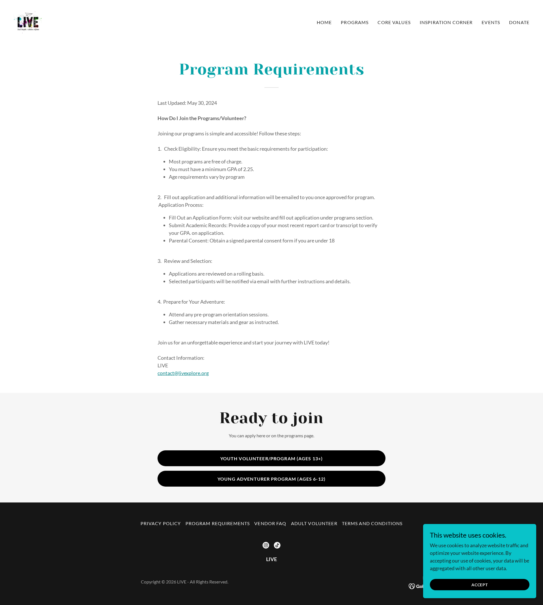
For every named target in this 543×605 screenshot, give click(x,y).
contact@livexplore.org (183, 373)
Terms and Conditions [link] (372, 523)
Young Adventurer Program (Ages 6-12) (271, 479)
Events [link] (491, 22)
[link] (28, 21)
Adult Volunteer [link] (314, 523)
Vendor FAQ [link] (270, 523)
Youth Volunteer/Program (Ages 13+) (271, 458)
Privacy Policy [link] (161, 523)
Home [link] (324, 22)
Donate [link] (519, 22)
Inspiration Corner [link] (446, 22)
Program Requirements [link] (218, 523)
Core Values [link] (394, 22)
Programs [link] (355, 22)
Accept (479, 584)
